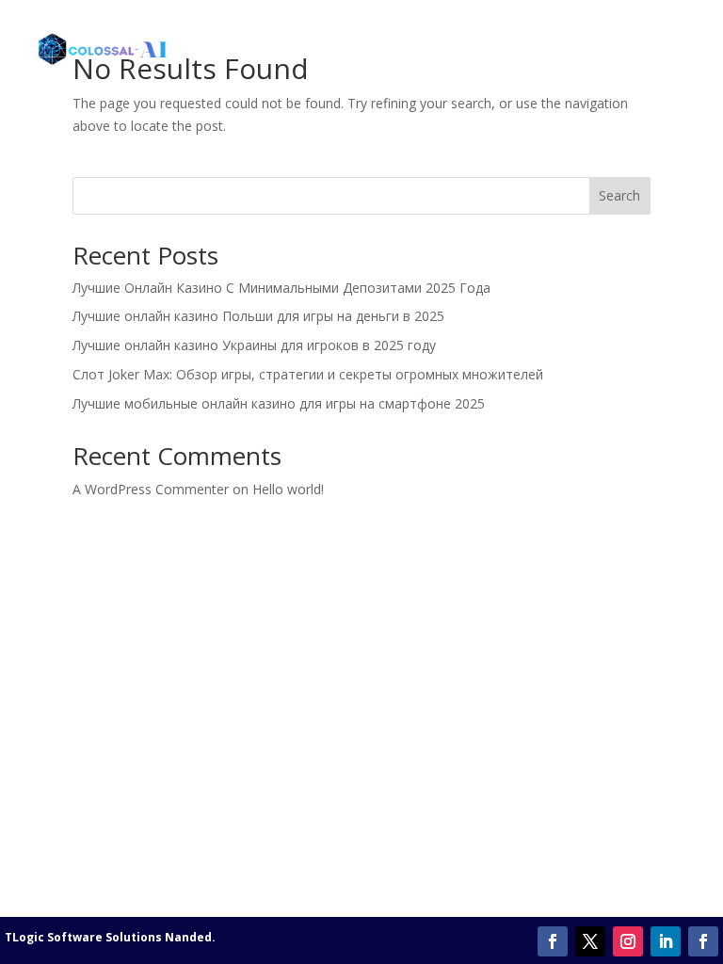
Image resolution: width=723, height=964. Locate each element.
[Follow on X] (590, 941)
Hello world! (288, 489)
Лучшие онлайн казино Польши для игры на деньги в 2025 (258, 316)
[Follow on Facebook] (553, 941)
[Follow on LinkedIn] (666, 941)
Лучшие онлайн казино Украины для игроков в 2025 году (254, 345)
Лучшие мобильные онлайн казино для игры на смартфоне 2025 (278, 403)
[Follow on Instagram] (628, 941)
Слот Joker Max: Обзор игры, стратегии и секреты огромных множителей (307, 374)
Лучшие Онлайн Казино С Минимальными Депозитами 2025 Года (281, 288)
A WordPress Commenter (150, 489)
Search (619, 195)
